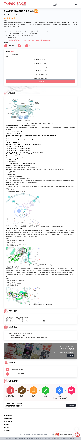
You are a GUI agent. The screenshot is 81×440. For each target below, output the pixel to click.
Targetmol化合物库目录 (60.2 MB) (18, 373)
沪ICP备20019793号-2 (39, 438)
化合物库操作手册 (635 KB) (16, 369)
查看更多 (71, 355)
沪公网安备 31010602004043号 (52, 438)
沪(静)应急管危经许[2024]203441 (67, 438)
